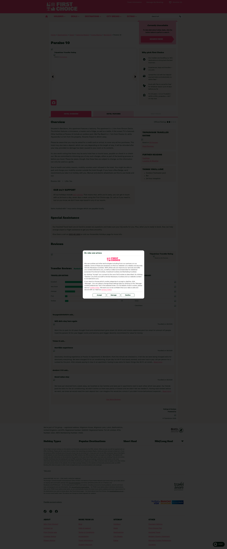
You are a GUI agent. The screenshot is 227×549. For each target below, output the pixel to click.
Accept (99, 295)
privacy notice (106, 290)
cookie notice (94, 288)
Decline (127, 295)
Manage (113, 295)
